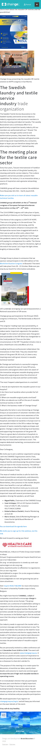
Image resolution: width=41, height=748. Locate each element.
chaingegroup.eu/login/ (9, 701)
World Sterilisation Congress (11, 263)
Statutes (12, 744)
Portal (28, 4)
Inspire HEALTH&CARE (12, 586)
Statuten (5, 744)
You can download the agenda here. (13, 526)
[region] (20, 723)
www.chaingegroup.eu (28, 653)
